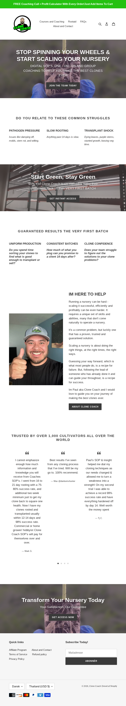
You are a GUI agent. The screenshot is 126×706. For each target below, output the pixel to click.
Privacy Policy (16, 659)
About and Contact (42, 649)
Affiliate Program (18, 649)
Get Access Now (63, 617)
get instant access (63, 198)
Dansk (16, 686)
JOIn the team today (63, 85)
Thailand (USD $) (39, 686)
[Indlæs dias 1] (58, 563)
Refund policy (39, 654)
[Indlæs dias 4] (68, 563)
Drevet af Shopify (109, 686)
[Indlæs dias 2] (61, 563)
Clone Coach (95, 686)
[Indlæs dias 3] (64, 563)
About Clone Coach (85, 407)
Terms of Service (18, 654)
